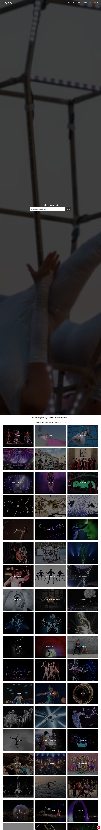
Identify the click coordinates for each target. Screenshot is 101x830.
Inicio (69, 2)
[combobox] (47, 209)
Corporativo (79, 2)
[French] (97, 2)
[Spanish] (95, 2)
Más (90, 2)
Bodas (73, 2)
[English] (96, 2)
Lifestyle (86, 2)
